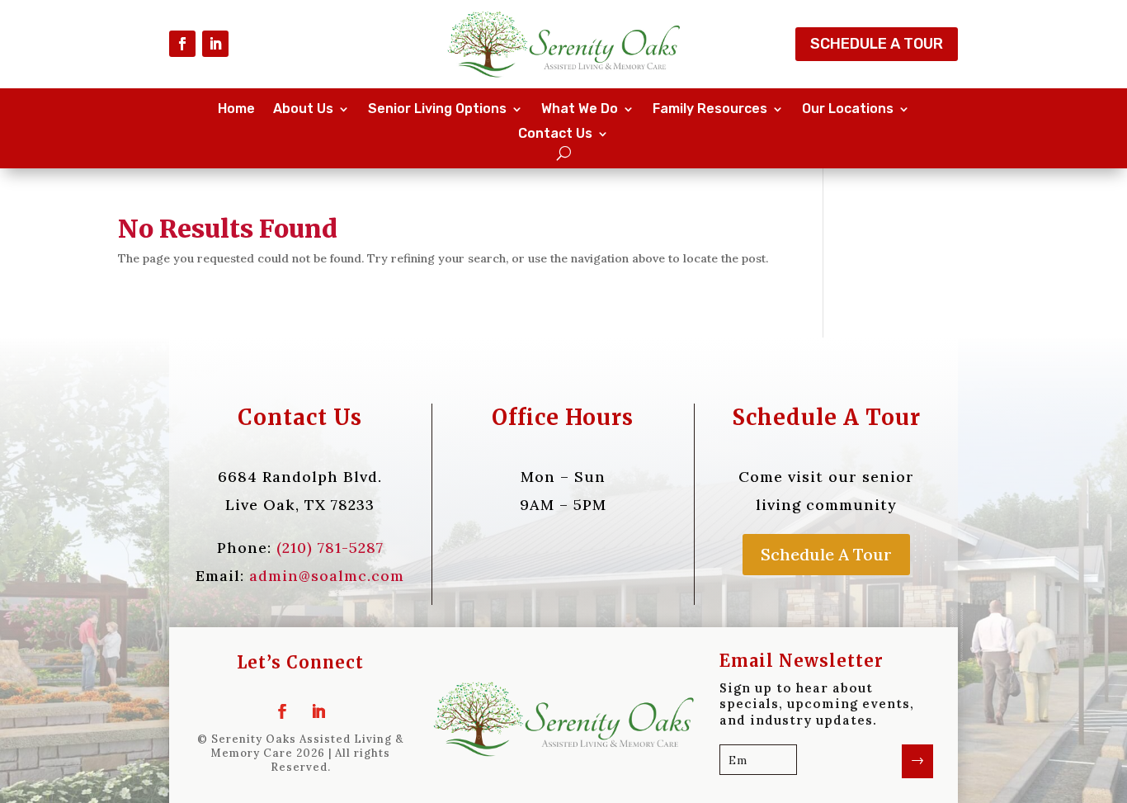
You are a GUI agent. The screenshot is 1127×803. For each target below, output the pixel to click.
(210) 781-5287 (330, 547)
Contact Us (555, 134)
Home (236, 109)
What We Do (579, 109)
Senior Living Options (437, 109)
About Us (303, 109)
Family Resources (710, 109)
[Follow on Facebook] (182, 44)
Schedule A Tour (876, 44)
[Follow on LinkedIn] (215, 44)
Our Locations (848, 109)
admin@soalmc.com (326, 575)
